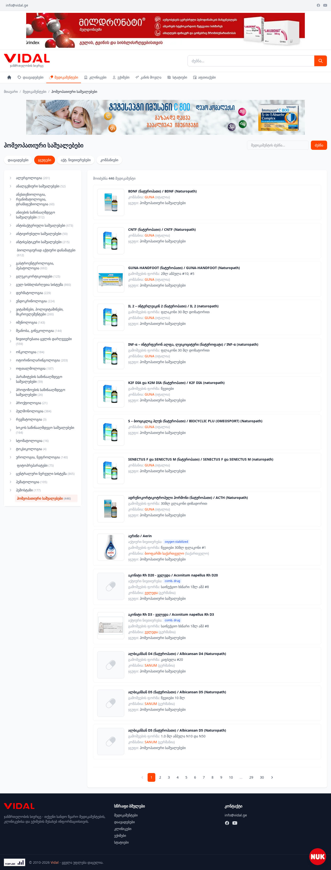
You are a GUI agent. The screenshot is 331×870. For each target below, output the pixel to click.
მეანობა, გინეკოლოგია (39, 330)
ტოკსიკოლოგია (31, 449)
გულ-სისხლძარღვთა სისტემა (43, 284)
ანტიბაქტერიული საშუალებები (44, 225)
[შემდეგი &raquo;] (272, 777)
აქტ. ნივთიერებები (76, 160)
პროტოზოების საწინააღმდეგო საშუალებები (40, 392)
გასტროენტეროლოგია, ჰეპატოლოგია (35, 265)
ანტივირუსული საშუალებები (42, 233)
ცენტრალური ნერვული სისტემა (45, 473)
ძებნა (319, 145)
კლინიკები (97, 77)
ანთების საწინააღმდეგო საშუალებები (35, 214)
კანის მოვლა (151, 77)
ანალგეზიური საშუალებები (41, 186)
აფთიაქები (207, 77)
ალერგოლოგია (33, 178)
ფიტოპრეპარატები (35, 465)
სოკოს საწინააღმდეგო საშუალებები (45, 430)
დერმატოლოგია (33, 292)
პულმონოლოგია (33, 411)
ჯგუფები (44, 160)
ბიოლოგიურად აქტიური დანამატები (46, 252)
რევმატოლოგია (31, 419)
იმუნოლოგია (30, 322)
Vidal (55, 862)
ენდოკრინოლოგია (35, 301)
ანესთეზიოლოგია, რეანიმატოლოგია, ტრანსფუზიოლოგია (35, 199)
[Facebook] (318, 5)
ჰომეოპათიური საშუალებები (44, 498)
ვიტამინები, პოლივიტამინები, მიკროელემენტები (39, 311)
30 (262, 777)
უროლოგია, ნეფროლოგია (42, 457)
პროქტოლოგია (31, 402)
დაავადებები (33, 77)
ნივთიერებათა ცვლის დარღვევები (44, 341)
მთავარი (11, 91)
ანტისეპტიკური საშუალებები (43, 241)
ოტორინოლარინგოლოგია (42, 360)
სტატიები (180, 77)
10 (231, 777)
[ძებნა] (320, 61)
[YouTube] (325, 5)
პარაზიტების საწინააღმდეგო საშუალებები (39, 379)
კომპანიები (109, 160)
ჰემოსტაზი (28, 490)
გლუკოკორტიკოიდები (38, 276)
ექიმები (123, 77)
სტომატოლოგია (32, 440)
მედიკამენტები (66, 77)
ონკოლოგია (30, 352)
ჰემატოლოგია (31, 481)
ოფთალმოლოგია (35, 368)
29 (251, 777)
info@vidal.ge (17, 5)
